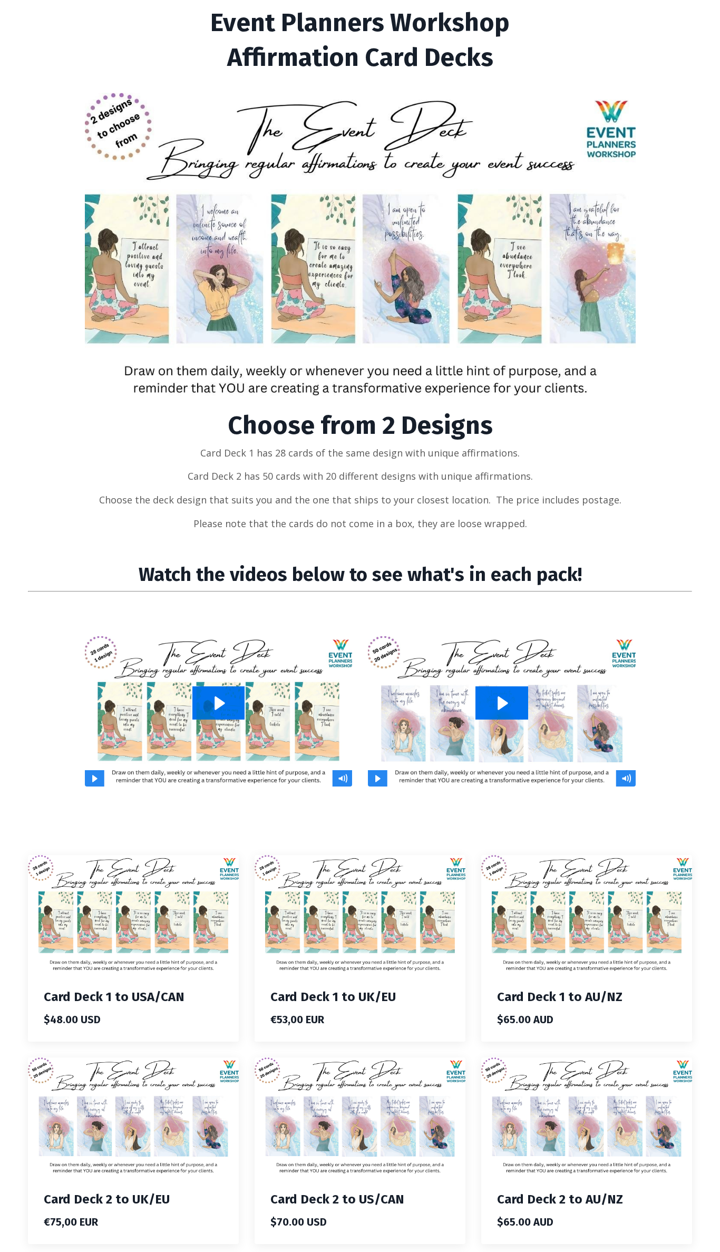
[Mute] (343, 778)
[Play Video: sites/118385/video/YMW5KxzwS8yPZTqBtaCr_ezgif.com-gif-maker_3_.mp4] (218, 703)
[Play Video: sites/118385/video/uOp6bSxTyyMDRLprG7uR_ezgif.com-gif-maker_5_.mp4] (501, 703)
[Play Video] (94, 778)
